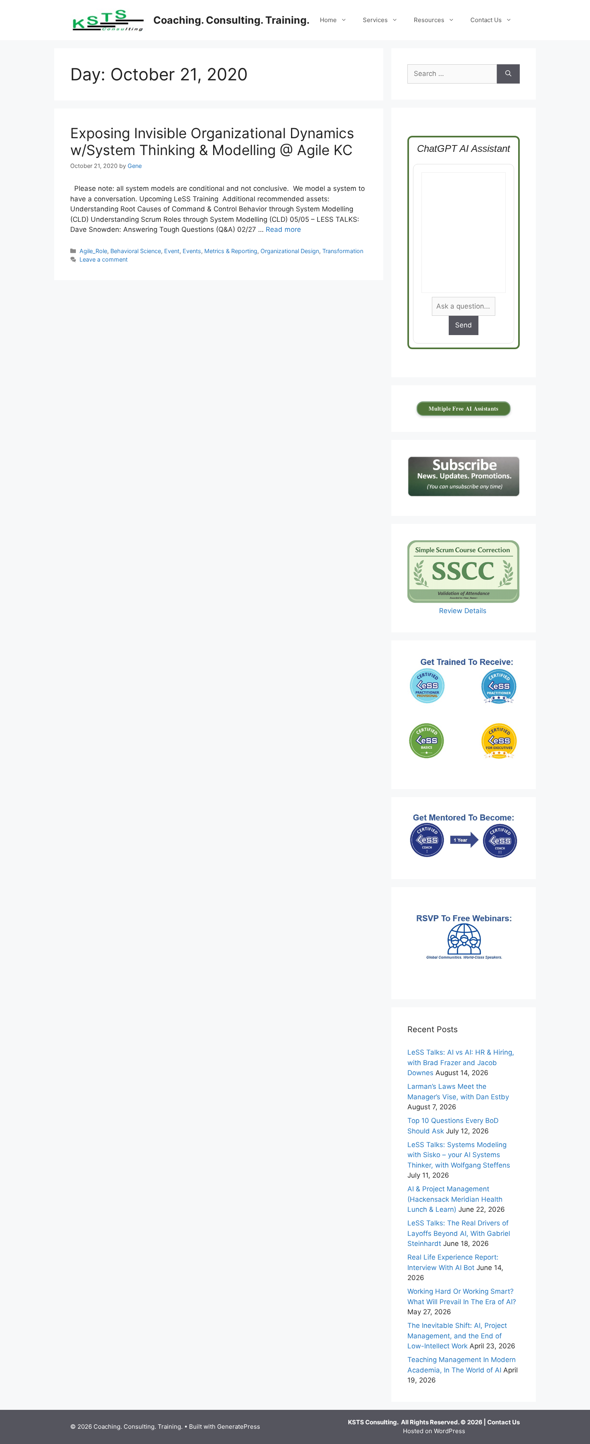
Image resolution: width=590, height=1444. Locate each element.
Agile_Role (93, 250)
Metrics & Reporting (230, 250)
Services (375, 20)
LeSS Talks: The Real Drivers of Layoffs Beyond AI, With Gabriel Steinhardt (458, 1233)
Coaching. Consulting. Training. (231, 20)
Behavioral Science (135, 250)
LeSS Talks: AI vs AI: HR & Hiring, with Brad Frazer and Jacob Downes (460, 1062)
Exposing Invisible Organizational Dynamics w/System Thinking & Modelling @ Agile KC (212, 141)
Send (463, 325)
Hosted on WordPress (434, 1431)
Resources (429, 20)
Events (192, 250)
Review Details (463, 611)
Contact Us (486, 20)
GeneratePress (238, 1426)
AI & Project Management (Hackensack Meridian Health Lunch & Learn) (455, 1199)
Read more (283, 229)
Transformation (342, 250)
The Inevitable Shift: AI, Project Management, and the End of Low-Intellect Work (457, 1335)
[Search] (508, 74)
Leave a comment (103, 259)
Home (328, 20)
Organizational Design (289, 250)
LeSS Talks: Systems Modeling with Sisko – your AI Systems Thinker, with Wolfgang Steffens (458, 1155)
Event (171, 250)
